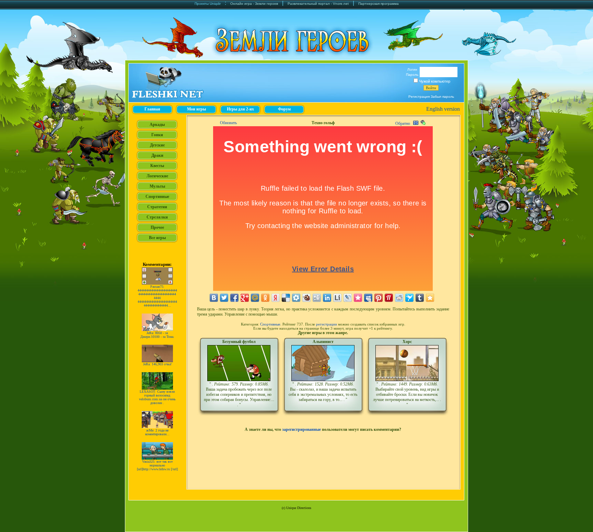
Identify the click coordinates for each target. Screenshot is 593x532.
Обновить (228, 122)
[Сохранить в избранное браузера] (430, 298)
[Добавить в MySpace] (368, 298)
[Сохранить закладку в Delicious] (286, 298)
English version (443, 109)
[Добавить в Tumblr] (420, 298)
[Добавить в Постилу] (389, 298)
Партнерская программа (378, 3)
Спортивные (270, 324)
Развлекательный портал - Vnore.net (318, 3)
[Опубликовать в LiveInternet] (337, 298)
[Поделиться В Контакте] (214, 298)
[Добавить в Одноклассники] (265, 298)
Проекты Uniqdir (208, 3)
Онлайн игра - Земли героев (254, 3)
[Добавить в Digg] (317, 298)
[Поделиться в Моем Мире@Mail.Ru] (255, 298)
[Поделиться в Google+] (245, 298)
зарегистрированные (301, 429)
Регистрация (419, 96)
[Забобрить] (306, 298)
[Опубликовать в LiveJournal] (348, 298)
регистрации (326, 324)
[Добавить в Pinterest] (378, 298)
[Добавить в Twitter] (224, 298)
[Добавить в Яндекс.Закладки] (275, 298)
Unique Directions (298, 508)
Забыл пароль (442, 96)
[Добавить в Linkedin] (327, 298)
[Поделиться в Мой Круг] (296, 298)
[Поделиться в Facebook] (234, 298)
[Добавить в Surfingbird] (409, 298)
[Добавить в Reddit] (399, 298)
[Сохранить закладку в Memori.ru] (358, 298)
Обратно (402, 123)
